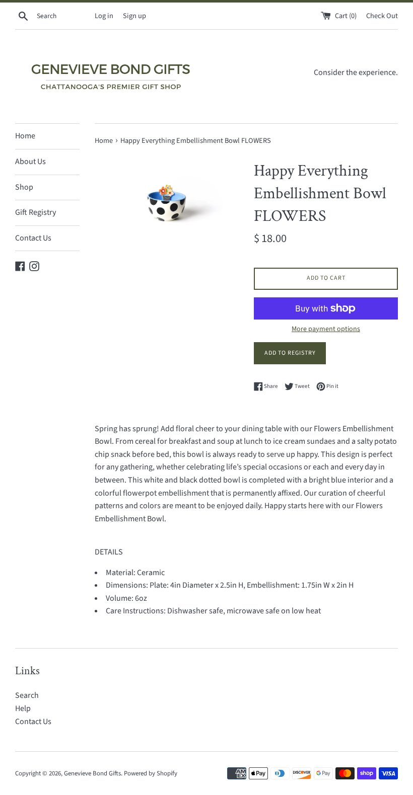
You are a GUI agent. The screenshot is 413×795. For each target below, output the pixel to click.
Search (27, 695)
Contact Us (33, 238)
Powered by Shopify (150, 773)
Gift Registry (35, 212)
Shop (24, 187)
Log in (104, 16)
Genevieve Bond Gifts (92, 773)
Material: (121, 572)
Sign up (134, 16)
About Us (30, 161)
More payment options (326, 329)
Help (23, 708)
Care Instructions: (136, 610)
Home (25, 135)
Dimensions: (128, 585)
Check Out (382, 16)
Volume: (120, 598)
